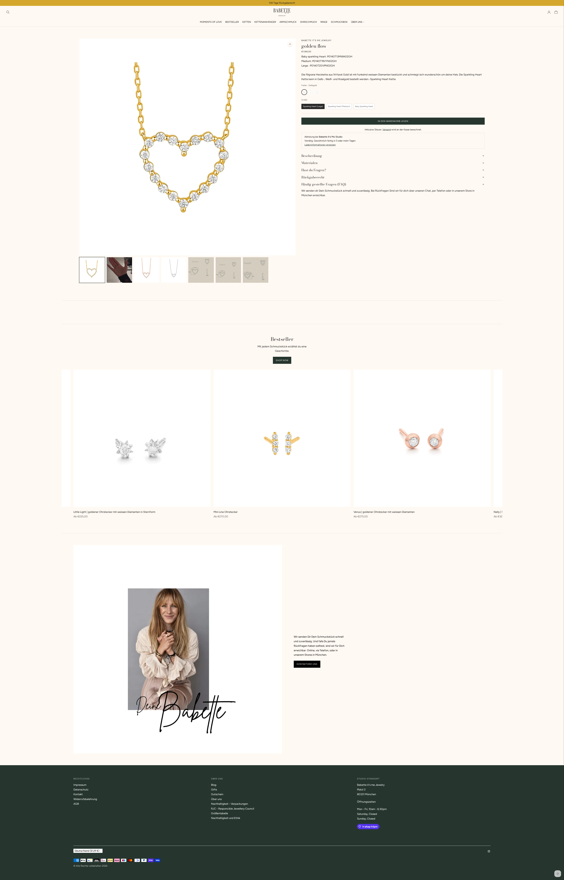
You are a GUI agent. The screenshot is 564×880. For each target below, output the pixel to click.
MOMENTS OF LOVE (211, 22)
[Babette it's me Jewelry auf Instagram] (489, 851)
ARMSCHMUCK (288, 22)
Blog (213, 784)
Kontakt (78, 794)
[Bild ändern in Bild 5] (201, 270)
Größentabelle (219, 813)
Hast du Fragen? (313, 170)
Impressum (79, 784)
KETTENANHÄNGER (265, 22)
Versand (386, 129)
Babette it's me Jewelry (316, 40)
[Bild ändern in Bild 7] (255, 270)
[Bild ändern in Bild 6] (228, 270)
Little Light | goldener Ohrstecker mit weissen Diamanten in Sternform (114, 512)
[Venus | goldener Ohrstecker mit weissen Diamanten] (422, 438)
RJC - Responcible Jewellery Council (232, 808)
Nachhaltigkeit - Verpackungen (229, 803)
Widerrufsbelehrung (85, 799)
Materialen (309, 162)
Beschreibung (311, 155)
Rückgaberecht (312, 177)
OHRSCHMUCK (308, 22)
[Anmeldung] (549, 12)
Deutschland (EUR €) (87, 850)
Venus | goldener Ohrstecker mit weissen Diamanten (384, 512)
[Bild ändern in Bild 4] (174, 270)
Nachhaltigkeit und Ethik (225, 818)
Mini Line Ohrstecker (226, 512)
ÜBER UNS (356, 22)
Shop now (282, 360)
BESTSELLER (232, 22)
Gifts (214, 789)
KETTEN (246, 22)
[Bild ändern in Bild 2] (119, 270)
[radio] (304, 92)
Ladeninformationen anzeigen (320, 144)
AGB (76, 803)
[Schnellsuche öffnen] (8, 12)
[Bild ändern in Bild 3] (146, 270)
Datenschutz (80, 789)
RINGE (323, 22)
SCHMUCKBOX (339, 22)
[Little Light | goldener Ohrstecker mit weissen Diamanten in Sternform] (142, 438)
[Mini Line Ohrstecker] (282, 438)
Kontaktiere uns (307, 664)
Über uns (216, 799)
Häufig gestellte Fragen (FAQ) (323, 184)
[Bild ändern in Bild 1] (92, 270)
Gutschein (217, 794)
